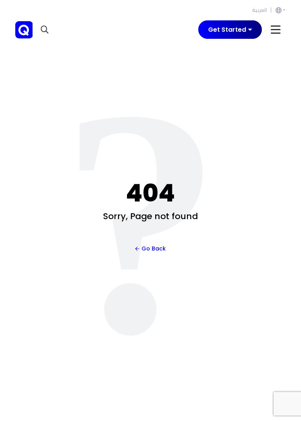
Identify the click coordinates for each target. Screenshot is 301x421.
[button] (45, 30)
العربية (259, 10)
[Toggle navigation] (276, 29)
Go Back (153, 248)
